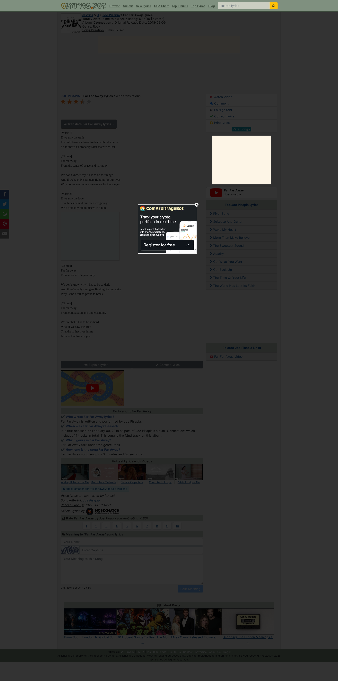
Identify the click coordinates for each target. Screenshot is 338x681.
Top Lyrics (198, 6)
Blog (211, 6)
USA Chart (161, 6)
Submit (128, 6)
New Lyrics (143, 6)
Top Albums (180, 6)
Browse (114, 6)
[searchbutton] (274, 5)
